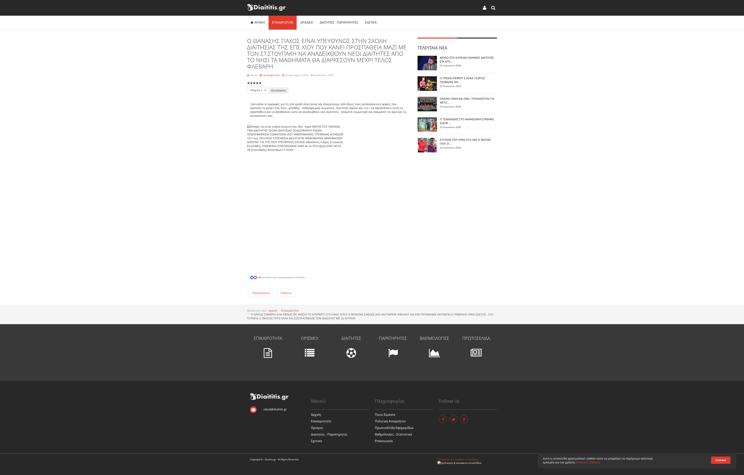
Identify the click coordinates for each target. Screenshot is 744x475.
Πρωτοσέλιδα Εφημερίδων (394, 428)
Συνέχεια (721, 460)
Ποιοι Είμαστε (385, 414)
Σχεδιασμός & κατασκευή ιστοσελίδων (458, 459)
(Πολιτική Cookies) (587, 462)
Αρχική (272, 310)
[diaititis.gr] (266, 7)
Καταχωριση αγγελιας (449, 469)
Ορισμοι (306, 22)
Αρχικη (259, 22)
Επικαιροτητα (282, 22)
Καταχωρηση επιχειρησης (451, 466)
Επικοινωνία (384, 441)
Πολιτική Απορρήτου (390, 421)
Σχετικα (371, 22)
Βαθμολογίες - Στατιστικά (393, 434)
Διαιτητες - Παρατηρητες (339, 22)
